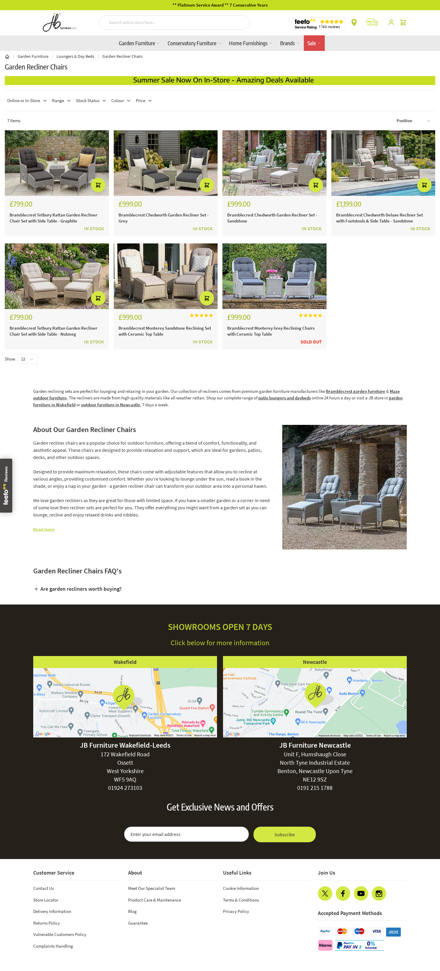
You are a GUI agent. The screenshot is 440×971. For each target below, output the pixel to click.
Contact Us (43, 888)
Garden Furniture (137, 43)
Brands (288, 43)
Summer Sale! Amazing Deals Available (220, 5)
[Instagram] (379, 893)
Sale (312, 43)
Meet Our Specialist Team (151, 888)
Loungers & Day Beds (75, 56)
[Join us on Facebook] (343, 893)
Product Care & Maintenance (154, 900)
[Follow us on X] (325, 893)
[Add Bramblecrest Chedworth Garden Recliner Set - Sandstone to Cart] (316, 185)
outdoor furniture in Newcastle (110, 405)
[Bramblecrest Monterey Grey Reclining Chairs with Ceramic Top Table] (274, 276)
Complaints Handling (53, 946)
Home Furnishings (249, 43)
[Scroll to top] (423, 930)
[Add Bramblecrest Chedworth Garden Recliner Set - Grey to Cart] (207, 185)
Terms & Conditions (241, 900)
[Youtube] (361, 893)
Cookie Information (241, 888)
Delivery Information (52, 911)
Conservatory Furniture (193, 43)
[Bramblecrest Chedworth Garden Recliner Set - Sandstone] (274, 163)
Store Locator (45, 900)
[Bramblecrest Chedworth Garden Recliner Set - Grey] (166, 163)
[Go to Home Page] (7, 56)
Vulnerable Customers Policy (59, 934)
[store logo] (60, 22)
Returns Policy (46, 923)
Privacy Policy (236, 911)
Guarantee (138, 923)
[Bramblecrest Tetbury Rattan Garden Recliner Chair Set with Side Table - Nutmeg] (57, 276)
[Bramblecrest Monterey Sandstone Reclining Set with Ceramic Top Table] (166, 276)
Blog (132, 911)
